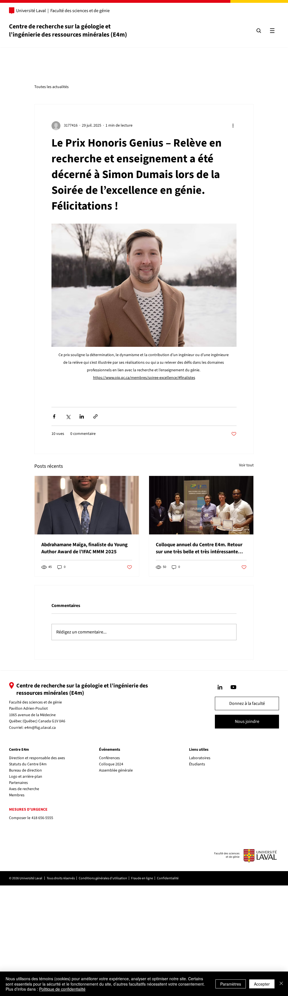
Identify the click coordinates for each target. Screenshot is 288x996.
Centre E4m (19, 749)
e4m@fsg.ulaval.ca (40, 727)
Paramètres (230, 984)
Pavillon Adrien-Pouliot (28, 708)
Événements (109, 749)
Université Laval (31, 11)
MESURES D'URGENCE (28, 809)
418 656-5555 (42, 818)
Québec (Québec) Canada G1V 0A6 (37, 721)
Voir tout (246, 465)
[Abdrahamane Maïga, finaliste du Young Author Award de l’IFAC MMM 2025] (87, 505)
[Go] (220, 687)
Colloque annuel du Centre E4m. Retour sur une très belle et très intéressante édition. (199, 548)
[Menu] (272, 30)
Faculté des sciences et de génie (80, 11)
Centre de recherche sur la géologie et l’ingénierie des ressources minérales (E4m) (68, 30)
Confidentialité (168, 878)
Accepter (262, 984)
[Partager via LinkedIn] (81, 416)
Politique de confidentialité (62, 989)
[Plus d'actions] (233, 125)
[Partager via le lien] (95, 416)
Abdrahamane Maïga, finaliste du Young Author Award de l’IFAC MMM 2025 (84, 548)
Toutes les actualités (51, 87)
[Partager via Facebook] (54, 416)
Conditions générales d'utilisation (103, 878)
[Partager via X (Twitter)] (68, 416)
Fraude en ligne (142, 878)
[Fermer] (281, 983)
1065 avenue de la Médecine (32, 715)
